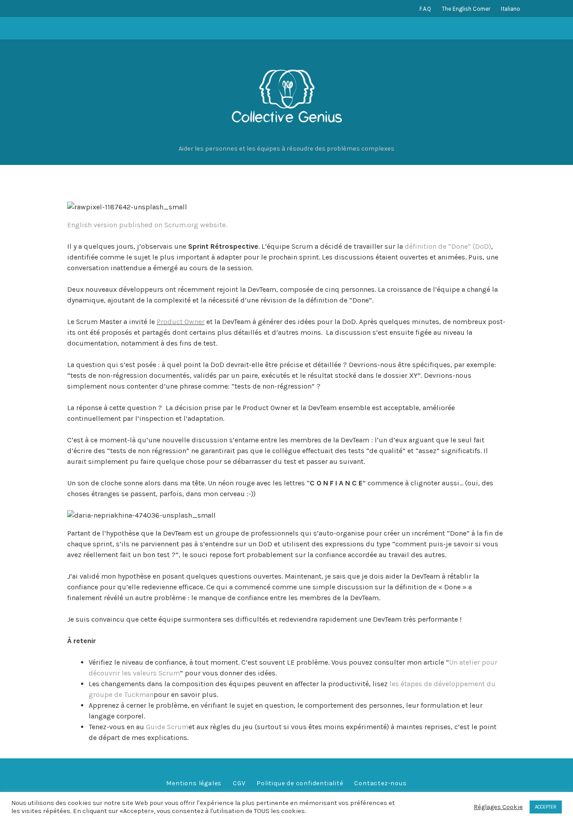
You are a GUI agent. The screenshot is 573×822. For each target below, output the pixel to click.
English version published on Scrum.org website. (147, 225)
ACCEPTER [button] (545, 807)
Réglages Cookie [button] (498, 807)
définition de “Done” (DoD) (448, 246)
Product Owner (181, 321)
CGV (239, 783)
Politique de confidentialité (300, 783)
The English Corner (466, 8)
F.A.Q (425, 8)
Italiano (510, 8)
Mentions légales (194, 783)
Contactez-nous (380, 783)
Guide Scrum (167, 726)
